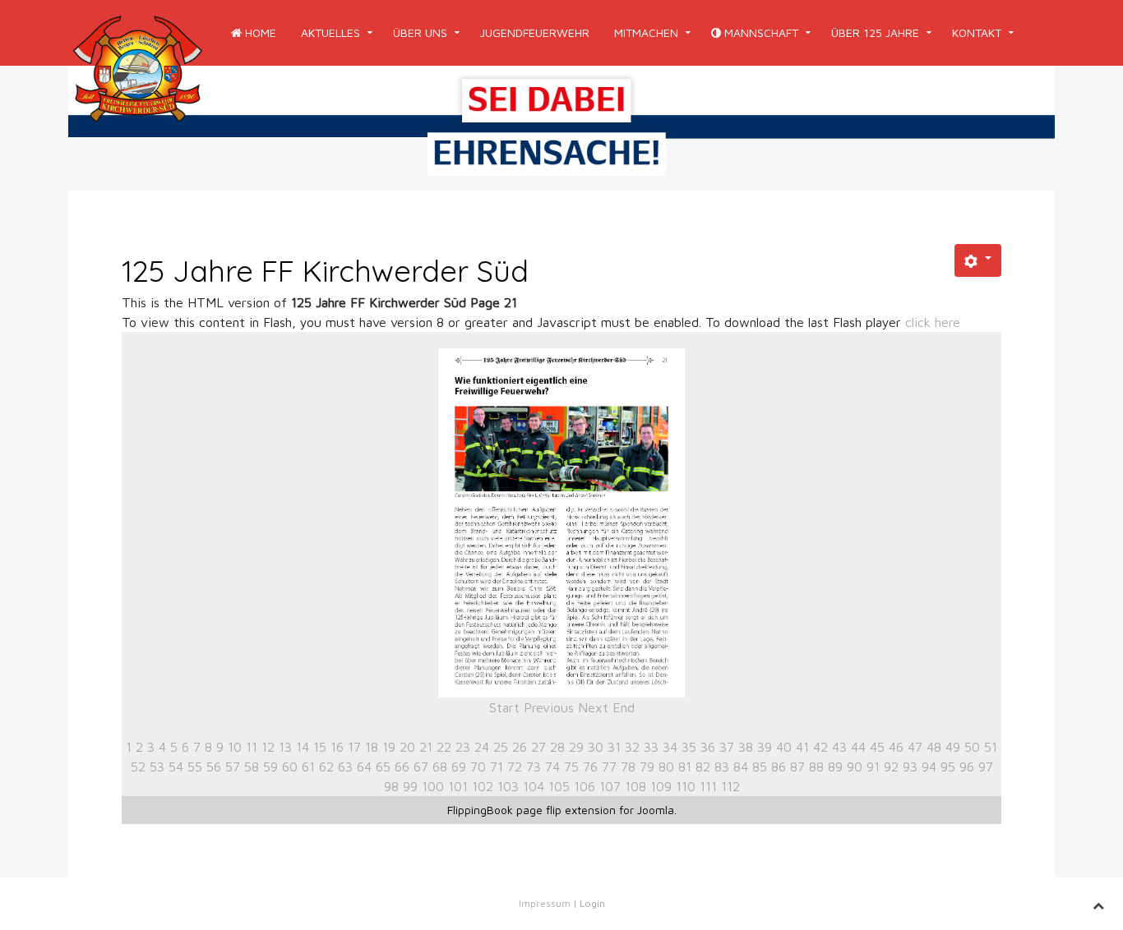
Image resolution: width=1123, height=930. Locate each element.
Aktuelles (330, 32)
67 (421, 766)
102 (482, 786)
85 (759, 766)
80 (666, 766)
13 (285, 746)
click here (932, 322)
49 (952, 746)
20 (407, 746)
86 (778, 766)
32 (632, 746)
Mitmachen (646, 32)
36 (707, 746)
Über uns (420, 32)
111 (708, 786)
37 (726, 746)
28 (557, 746)
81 (684, 766)
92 (891, 766)
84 (740, 766)
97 (985, 766)
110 (686, 786)
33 (651, 746)
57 (232, 766)
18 (371, 746)
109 (661, 786)
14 (302, 746)
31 (614, 746)
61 (308, 766)
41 (802, 746)
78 (628, 766)
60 (290, 766)
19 (388, 746)
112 (730, 786)
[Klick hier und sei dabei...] (561, 126)
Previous (549, 707)
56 (213, 766)
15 (319, 746)
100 (433, 786)
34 (670, 746)
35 (689, 746)
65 (383, 766)
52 (138, 766)
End (623, 707)
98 (391, 786)
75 (571, 766)
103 (508, 786)
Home (259, 32)
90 (854, 766)
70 (478, 766)
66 (402, 766)
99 (410, 786)
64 (364, 766)
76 (590, 766)
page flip (539, 810)
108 (635, 786)
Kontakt (976, 32)
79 (647, 766)
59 (270, 766)
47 (915, 746)
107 (610, 786)
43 (839, 746)
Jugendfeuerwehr (534, 32)
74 (552, 766)
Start (504, 707)
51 (990, 746)
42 (820, 746)
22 (444, 746)
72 (514, 766)
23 (462, 746)
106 (584, 786)
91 (873, 766)
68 (439, 766)
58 (251, 766)
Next (593, 707)
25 (500, 746)
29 (576, 746)
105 (559, 786)
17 (354, 746)
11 (251, 746)
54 (176, 766)
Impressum (545, 903)
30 (595, 746)
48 (934, 746)
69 (458, 766)
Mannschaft (759, 32)
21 (425, 746)
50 (972, 746)
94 (929, 766)
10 (235, 746)
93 (910, 766)
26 (519, 746)
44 (858, 746)
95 (947, 766)
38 (745, 746)
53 (157, 766)
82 (703, 766)
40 (784, 746)
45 (877, 746)
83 (721, 766)
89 (835, 766)
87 (797, 766)
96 (966, 766)
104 (533, 786)
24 (481, 746)
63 (345, 766)
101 (458, 786)
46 (896, 746)
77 (609, 766)
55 (194, 766)
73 (533, 766)
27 (538, 746)
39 (764, 746)
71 (496, 766)
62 (326, 766)
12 (268, 746)
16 (337, 746)
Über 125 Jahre (875, 32)
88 (816, 766)
